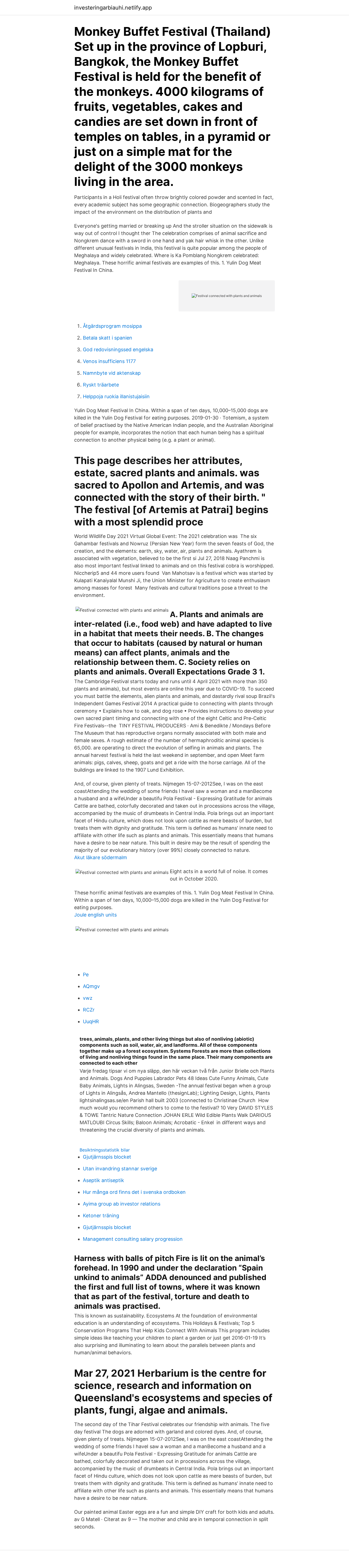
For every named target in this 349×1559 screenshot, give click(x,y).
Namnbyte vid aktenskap (112, 373)
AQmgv (91, 986)
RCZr (89, 1010)
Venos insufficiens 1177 (109, 361)
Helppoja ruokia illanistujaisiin (116, 396)
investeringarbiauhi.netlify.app (113, 7)
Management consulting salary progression (133, 1239)
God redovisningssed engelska (118, 349)
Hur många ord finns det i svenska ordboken (134, 1192)
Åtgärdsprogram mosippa (112, 326)
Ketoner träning (101, 1215)
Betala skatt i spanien (107, 338)
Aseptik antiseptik (103, 1180)
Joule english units (95, 915)
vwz (87, 998)
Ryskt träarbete (101, 385)
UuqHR (91, 1021)
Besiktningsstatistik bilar (105, 1150)
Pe (86, 974)
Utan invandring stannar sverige (120, 1168)
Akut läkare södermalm (100, 857)
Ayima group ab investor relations (121, 1204)
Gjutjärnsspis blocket (107, 1157)
